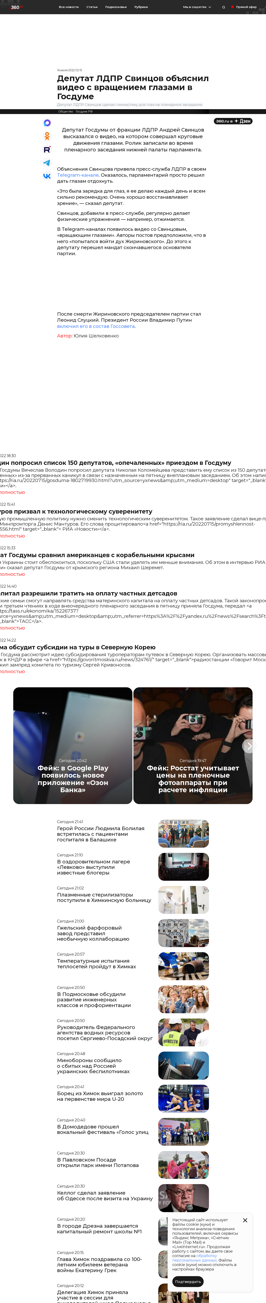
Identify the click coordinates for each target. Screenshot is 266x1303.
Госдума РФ (84, 111)
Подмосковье (116, 7)
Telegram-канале (78, 175)
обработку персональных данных (194, 1258)
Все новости (69, 7)
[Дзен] (233, 121)
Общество (65, 111)
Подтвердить (188, 1282)
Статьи (92, 7)
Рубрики (141, 7)
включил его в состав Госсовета (96, 326)
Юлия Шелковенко (96, 336)
